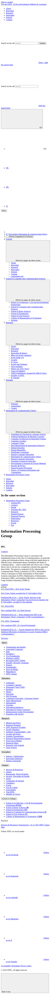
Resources (15, 521)
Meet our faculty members (21, 355)
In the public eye (17, 358)
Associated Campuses (14, 649)
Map (3, 827)
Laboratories (16, 406)
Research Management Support (18, 739)
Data (8, 652)
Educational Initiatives (14, 707)
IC (7, 234)
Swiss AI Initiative (18, 371)
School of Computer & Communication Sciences (26, 812)
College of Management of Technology (26, 318)
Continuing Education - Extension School (22, 698)
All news (4, 638)
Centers (14, 408)
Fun (12, 525)
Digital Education (18, 448)
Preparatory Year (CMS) (15, 687)
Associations (11, 790)
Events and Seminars (19, 364)
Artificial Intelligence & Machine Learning (27, 437)
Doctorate (10, 694)
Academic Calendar (13, 685)
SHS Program (11, 696)
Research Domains (13, 725)
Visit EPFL (10, 792)
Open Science (11, 747)
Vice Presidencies (13, 656)
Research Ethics (12, 743)
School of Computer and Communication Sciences (25, 278)
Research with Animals (15, 745)
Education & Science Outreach (18, 710)
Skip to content (7, 2)
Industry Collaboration (15, 756)
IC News (14, 362)
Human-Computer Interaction (22, 454)
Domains (9, 380)
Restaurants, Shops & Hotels (17, 774)
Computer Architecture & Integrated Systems (28, 439)
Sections (14, 320)
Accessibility (6, 966)
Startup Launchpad (13, 761)
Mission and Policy (13, 723)
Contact (47, 825)
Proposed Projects (18, 516)
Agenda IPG (16, 503)
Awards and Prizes (13, 734)
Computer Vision (17, 443)
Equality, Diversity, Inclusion (17, 663)
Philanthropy (11, 672)
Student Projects (17, 514)
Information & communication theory (32, 234)
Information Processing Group (18, 475)
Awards (14, 360)
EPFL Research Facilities (16, 727)
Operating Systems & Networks (23, 461)
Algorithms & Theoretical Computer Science (28, 434)
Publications (15, 518)
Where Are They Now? (20, 369)
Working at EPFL (13, 658)
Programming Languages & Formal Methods (28, 463)
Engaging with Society (15, 714)
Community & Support (15, 781)
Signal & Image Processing (21, 468)
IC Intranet (15, 378)
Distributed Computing (20, 452)
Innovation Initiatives (14, 759)
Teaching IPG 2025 (18, 509)
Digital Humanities (18, 450)
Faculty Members (13, 730)
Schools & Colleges (9, 799)
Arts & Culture (12, 787)
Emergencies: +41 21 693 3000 (31, 825)
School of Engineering (19, 314)
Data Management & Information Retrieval (27, 445)
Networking (13, 234)
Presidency (10, 654)
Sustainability (11, 667)
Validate (42, 43)
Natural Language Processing (22, 459)
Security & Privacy (18, 466)
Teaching (9, 705)
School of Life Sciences (20, 316)
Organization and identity (16, 647)
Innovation (10, 15)
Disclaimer (16, 966)
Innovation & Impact (19, 353)
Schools (9, 17)
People (13, 507)
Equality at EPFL (18, 375)
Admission (10, 683)
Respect (9, 665)
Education (10, 11)
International (11, 703)
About (8, 8)
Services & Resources (14, 770)
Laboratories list (17, 276)
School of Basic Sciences (21, 311)
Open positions (17, 366)
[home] (24, 232)
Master (8, 692)
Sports (8, 779)
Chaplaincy (10, 783)
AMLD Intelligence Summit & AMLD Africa (29, 373)
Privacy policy (26, 966)
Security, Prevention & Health (17, 776)
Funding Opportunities (15, 736)
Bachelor (9, 689)
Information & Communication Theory (21, 410)
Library (9, 772)
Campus (9, 20)
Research (9, 13)
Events (13, 523)
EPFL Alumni (11, 674)
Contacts (14, 505)
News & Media (12, 669)
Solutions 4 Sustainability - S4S (18, 732)
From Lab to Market (14, 741)
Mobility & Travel (13, 794)
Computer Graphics (18, 441)
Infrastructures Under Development (20, 712)
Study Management (13, 701)
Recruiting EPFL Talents (15, 660)
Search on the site (8, 43)
